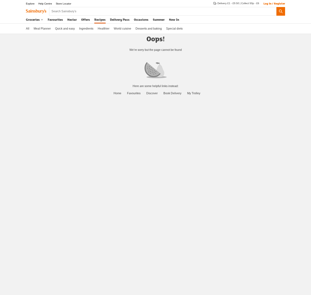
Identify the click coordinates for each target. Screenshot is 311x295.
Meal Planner (42, 28)
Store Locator (63, 3)
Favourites (55, 19)
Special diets (174, 28)
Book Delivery (172, 93)
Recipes (100, 19)
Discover (152, 93)
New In (174, 19)
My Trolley (193, 93)
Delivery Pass (120, 20)
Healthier (103, 28)
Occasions (141, 19)
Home (117, 93)
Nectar (72, 19)
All (27, 28)
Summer (159, 19)
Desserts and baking (149, 28)
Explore (30, 3)
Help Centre (45, 3)
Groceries (33, 19)
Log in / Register (274, 3)
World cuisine (122, 28)
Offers (85, 19)
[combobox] (162, 11)
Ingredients (86, 28)
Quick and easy (65, 28)
